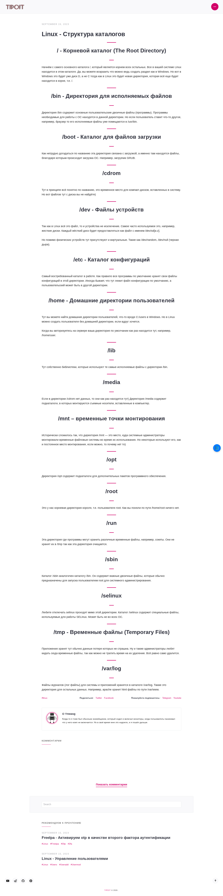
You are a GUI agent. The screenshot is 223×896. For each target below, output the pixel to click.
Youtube (177, 698)
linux (45, 698)
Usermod (76, 864)
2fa (70, 844)
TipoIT (107, 890)
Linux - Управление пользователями (75, 859)
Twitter (99, 698)
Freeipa (55, 844)
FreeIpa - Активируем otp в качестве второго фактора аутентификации (106, 838)
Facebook (109, 698)
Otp (64, 844)
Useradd (64, 864)
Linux (45, 844)
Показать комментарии (111, 784)
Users (54, 864)
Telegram (166, 698)
